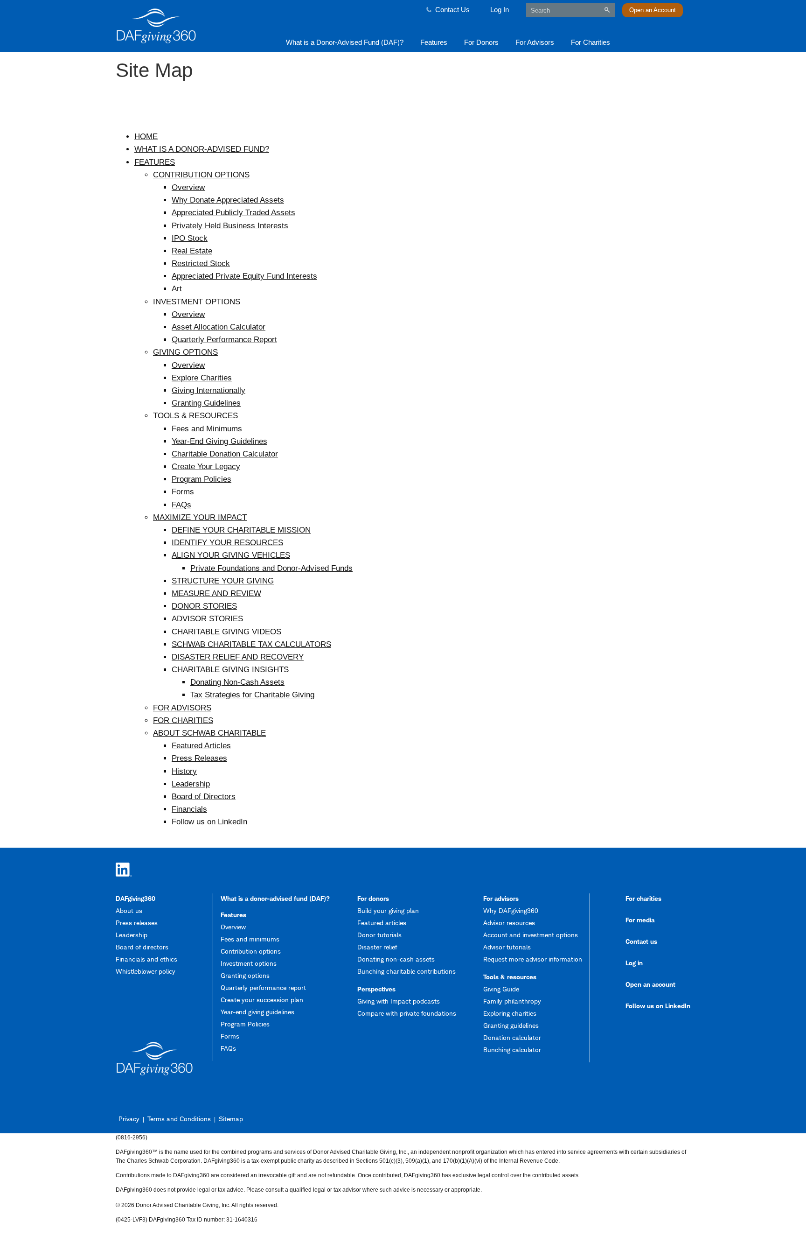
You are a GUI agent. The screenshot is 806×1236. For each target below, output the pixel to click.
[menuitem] (345, 42)
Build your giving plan (388, 910)
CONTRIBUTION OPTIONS (201, 174)
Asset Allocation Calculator (218, 327)
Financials (189, 809)
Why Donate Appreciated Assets (228, 200)
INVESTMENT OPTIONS (196, 301)
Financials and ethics (146, 959)
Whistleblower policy (145, 971)
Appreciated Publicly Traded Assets (233, 212)
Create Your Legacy (206, 466)
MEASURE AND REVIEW (216, 593)
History (184, 771)
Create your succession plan (262, 1000)
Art (177, 288)
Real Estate (192, 250)
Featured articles (381, 923)
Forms (183, 491)
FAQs (181, 504)
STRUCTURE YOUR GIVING (223, 580)
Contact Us (452, 10)
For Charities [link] (590, 42)
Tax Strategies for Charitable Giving (252, 694)
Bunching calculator (512, 1049)
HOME (146, 136)
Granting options (245, 975)
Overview (188, 187)
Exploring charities (509, 1013)
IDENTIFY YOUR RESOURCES (227, 542)
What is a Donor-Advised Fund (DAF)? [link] (344, 42)
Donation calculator (512, 1037)
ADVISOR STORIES (207, 618)
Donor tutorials (379, 935)
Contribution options (251, 951)
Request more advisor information (532, 959)
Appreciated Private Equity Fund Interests (244, 276)
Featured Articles (201, 745)
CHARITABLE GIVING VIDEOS (226, 631)
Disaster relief (377, 947)
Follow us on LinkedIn (209, 821)
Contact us (641, 941)
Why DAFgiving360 (510, 910)
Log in (634, 963)
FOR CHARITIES (183, 720)
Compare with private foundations (406, 1013)
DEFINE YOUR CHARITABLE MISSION (241, 530)
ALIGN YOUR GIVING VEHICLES (231, 555)
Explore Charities (202, 377)
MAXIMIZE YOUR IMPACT (200, 517)
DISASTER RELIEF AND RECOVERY (238, 657)
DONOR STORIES (204, 606)
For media (639, 920)
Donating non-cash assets (396, 959)
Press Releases (199, 758)
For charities (643, 898)
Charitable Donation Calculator (225, 453)
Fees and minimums (250, 939)
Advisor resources (509, 923)
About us (129, 910)
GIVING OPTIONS (185, 352)
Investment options (249, 963)
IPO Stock (190, 238)
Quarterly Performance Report (224, 339)
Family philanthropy (512, 1001)
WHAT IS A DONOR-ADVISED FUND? (201, 149)
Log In (499, 10)
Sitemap (231, 1119)
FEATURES (154, 162)
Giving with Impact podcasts (398, 1001)
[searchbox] (570, 10)
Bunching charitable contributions (406, 971)
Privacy (128, 1119)
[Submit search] (607, 10)
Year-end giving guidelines (257, 1012)
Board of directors (142, 947)
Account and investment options (530, 935)
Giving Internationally (208, 390)
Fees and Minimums (207, 428)
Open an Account (652, 10)
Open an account (650, 984)
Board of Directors (204, 796)
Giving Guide (501, 989)
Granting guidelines (511, 1025)
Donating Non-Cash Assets (237, 682)
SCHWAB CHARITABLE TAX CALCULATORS (251, 644)
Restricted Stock (201, 263)
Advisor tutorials (507, 947)
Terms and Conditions (179, 1119)
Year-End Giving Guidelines (219, 441)
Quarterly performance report (263, 987)
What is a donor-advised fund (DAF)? (275, 898)
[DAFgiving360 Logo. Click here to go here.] (185, 25)
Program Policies (201, 479)
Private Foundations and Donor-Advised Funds (271, 568)
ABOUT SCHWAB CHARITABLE (209, 733)
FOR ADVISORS (182, 707)
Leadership (191, 784)
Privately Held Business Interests (230, 225)
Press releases (137, 923)
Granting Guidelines (206, 403)
